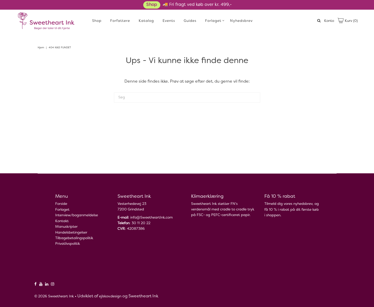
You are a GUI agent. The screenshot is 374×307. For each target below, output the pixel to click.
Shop (151, 5)
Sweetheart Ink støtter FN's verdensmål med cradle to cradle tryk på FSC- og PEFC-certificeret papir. (222, 209)
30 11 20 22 (141, 223)
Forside (61, 204)
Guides (190, 21)
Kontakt (62, 221)
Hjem (41, 48)
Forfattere (120, 21)
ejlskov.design (110, 296)
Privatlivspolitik (67, 243)
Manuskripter (66, 226)
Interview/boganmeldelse (76, 215)
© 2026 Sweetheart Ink (54, 296)
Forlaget (213, 21)
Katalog (146, 21)
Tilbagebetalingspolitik (74, 238)
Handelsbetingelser (71, 232)
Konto (329, 21)
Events (169, 21)
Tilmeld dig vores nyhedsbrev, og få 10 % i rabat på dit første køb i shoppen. (291, 209)
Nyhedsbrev (241, 21)
